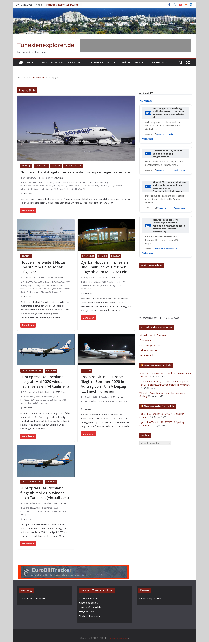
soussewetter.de (88, 598)
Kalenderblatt (97, 62)
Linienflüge (72, 185)
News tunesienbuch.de (157, 365)
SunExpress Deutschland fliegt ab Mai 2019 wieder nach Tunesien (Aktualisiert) (44, 492)
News (30, 62)
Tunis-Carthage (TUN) (73, 166)
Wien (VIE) (82, 189)
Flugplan (110, 282)
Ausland (161, 134)
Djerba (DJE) (26, 166)
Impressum (157, 62)
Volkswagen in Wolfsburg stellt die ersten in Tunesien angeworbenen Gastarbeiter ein (169, 113)
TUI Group (86, 370)
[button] (35, 62)
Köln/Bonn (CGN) (63, 282)
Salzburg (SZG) (26, 189)
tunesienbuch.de (88, 603)
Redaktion (45, 178)
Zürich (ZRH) (86, 288)
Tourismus (74, 62)
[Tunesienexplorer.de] (21, 62)
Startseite (38, 77)
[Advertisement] (135, 45)
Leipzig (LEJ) (62, 185)
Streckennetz (39, 189)
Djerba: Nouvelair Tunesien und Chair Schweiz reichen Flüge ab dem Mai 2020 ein (104, 267)
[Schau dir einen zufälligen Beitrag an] (188, 62)
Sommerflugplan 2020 (99, 285)
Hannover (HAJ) (101, 182)
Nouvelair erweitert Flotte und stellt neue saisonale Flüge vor (42, 267)
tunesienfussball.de (90, 607)
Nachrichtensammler (91, 616)
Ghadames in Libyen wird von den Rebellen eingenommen (167, 153)
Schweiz (66, 288)
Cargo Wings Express (149, 345)
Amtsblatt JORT (171, 248)
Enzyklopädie (122, 62)
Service (139, 62)
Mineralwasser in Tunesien (152, 335)
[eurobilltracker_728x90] (73, 567)
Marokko (82, 185)
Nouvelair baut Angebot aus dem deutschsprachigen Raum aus (75, 172)
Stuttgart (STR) (52, 189)
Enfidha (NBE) (28, 396)
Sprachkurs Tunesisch (32, 598)
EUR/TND (162, 317)
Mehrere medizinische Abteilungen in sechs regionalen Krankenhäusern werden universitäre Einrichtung (169, 225)
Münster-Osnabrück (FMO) (31, 288)
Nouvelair (55, 166)
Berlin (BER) (38, 182)
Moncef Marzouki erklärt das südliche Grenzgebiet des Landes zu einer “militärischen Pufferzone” (169, 186)
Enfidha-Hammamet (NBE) (32, 370)
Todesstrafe (145, 340)
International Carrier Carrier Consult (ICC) (38, 185)
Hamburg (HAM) (87, 182)
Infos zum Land (50, 62)
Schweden (57, 288)
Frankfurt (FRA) (73, 182)
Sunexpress (45, 403)
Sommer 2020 (60, 400)
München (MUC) (106, 185)
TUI (82, 404)
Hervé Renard (146, 355)
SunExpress (51, 370)
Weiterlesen (147, 138)
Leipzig (39, 400)
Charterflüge (49, 182)
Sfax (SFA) (24, 292)
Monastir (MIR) (41, 166)
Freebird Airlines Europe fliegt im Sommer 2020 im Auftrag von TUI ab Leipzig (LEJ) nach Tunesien (103, 384)
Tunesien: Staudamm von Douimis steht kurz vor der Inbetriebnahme (61, 6)
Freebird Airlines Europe (93, 401)
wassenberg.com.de (149, 598)
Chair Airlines (88, 256)
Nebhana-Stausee (148, 350)
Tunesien (170, 134)
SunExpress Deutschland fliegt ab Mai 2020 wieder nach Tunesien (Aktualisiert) (44, 381)
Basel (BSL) (27, 182)
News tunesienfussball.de (159, 406)
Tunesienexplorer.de (45, 45)
